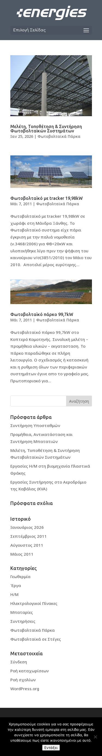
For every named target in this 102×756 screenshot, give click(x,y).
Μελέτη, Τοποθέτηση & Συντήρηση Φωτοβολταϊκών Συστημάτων (46, 128)
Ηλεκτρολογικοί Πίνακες (33, 603)
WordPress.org (24, 688)
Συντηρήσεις (22, 621)
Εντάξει (51, 747)
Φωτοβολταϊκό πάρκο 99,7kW (41, 314)
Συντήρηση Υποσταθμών (35, 425)
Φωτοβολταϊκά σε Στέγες (35, 639)
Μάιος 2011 (21, 554)
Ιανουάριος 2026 (27, 527)
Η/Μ (14, 594)
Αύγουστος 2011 (26, 545)
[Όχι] (95, 736)
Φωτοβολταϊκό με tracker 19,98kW (46, 198)
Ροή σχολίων (23, 679)
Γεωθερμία (20, 576)
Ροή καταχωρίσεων (29, 670)
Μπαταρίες (21, 612)
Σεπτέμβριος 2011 (28, 536)
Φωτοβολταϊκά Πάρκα (59, 136)
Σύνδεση (18, 661)
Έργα (15, 585)
